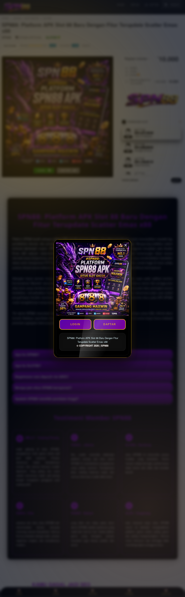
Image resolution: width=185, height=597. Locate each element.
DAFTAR (109, 324)
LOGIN (75, 324)
